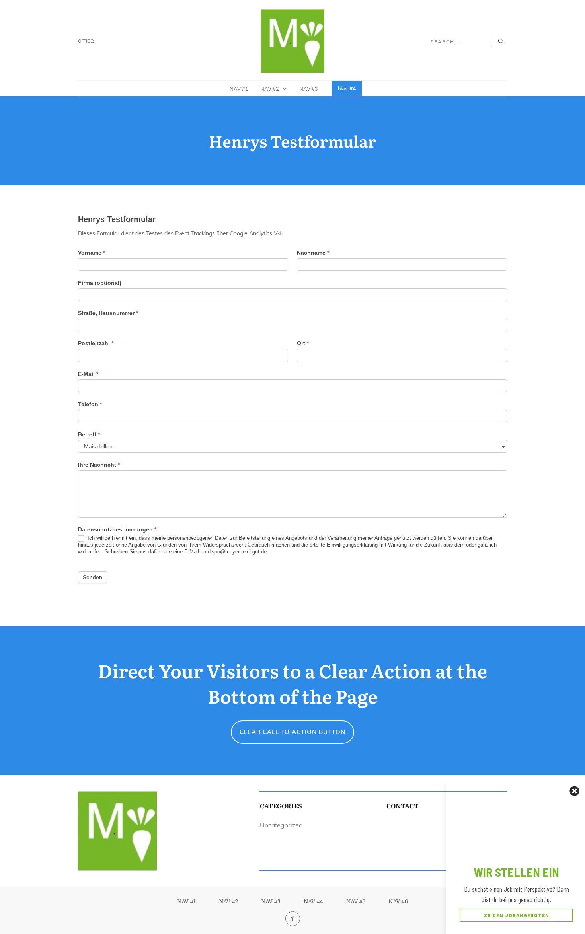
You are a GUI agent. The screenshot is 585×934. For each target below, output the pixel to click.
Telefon (90, 404)
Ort (303, 343)
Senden (92, 577)
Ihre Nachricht (99, 464)
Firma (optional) (99, 283)
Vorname (91, 252)
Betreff (89, 434)
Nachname (313, 252)
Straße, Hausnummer (108, 313)
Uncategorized (281, 825)
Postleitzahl (95, 343)
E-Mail (88, 374)
